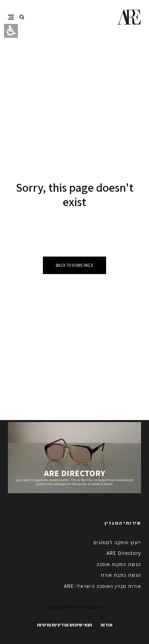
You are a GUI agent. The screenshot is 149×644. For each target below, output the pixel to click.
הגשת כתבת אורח (121, 575)
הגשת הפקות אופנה (119, 564)
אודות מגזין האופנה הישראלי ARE (102, 586)
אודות (106, 625)
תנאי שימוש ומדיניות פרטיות (64, 625)
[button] (22, 16)
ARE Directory (123, 553)
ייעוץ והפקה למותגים (117, 542)
